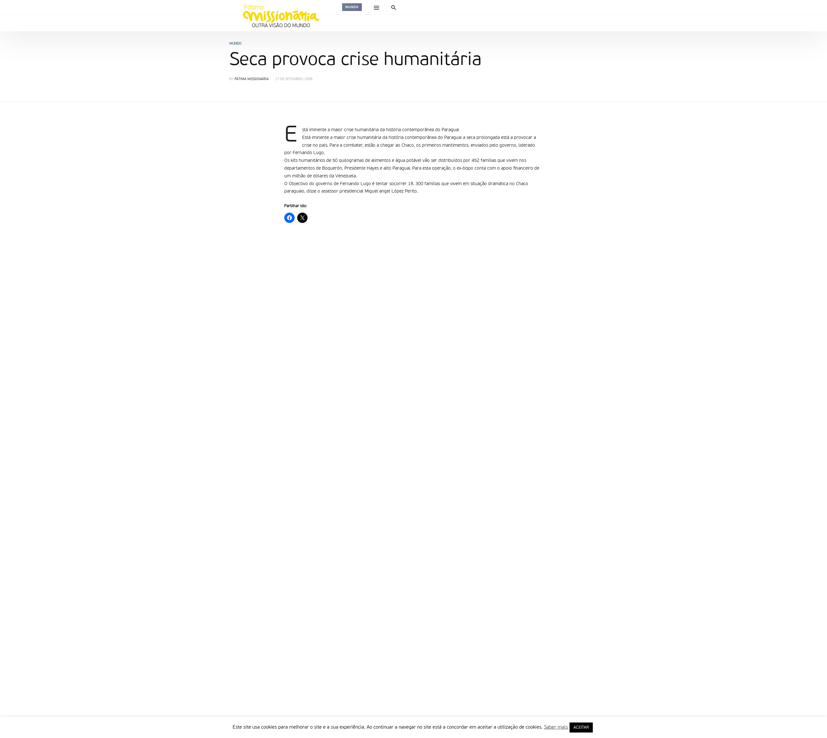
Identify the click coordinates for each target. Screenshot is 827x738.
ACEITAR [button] (581, 727)
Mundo (352, 7)
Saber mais (556, 727)
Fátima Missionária (252, 79)
